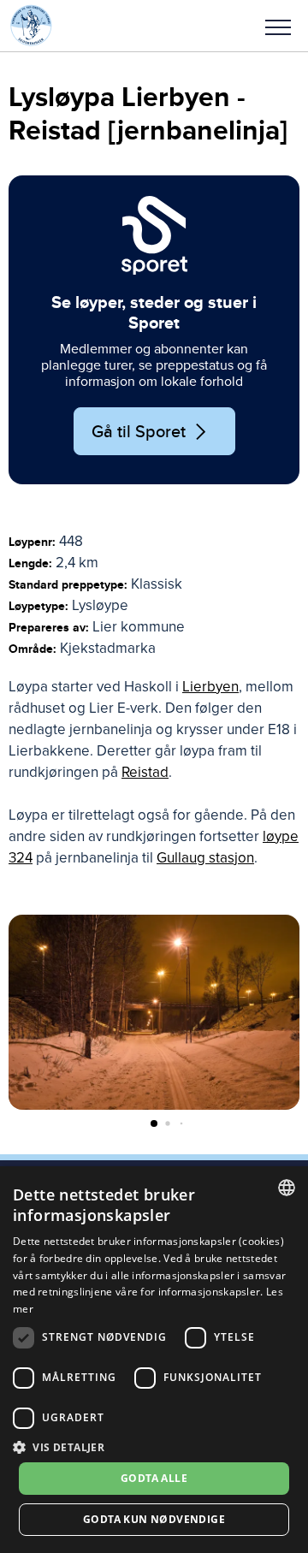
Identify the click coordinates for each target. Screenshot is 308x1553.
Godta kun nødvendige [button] (154, 1519)
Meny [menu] (278, 25)
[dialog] (154, 1359)
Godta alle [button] (154, 1478)
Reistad (145, 772)
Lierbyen (210, 687)
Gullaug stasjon (205, 858)
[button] (278, 25)
